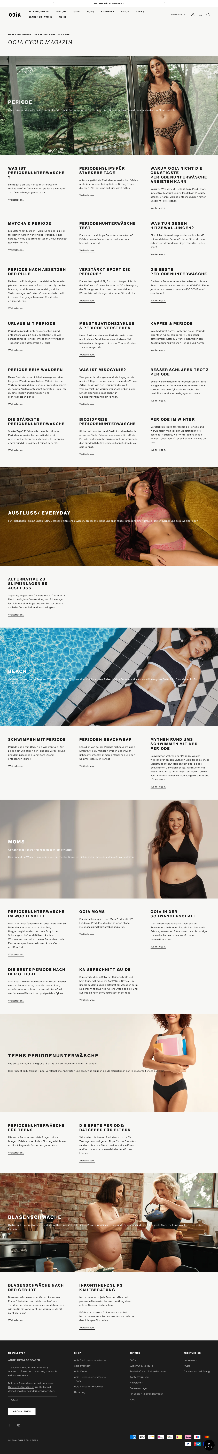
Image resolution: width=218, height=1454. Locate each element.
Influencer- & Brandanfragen (147, 1393)
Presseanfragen (139, 1388)
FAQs (133, 1360)
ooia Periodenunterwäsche (90, 1360)
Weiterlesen (158, 208)
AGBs (187, 1365)
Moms (90, 12)
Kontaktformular (139, 1377)
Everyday (107, 12)
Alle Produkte (39, 12)
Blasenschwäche (40, 17)
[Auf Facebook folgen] (10, 1425)
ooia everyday (82, 1365)
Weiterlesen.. (16, 199)
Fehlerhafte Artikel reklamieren (148, 1371)
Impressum (190, 1360)
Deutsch (176, 14)
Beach (125, 12)
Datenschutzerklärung (21, 1387)
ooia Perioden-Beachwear (89, 1386)
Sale (77, 12)
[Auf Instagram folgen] (18, 1425)
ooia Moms (80, 1371)
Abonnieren (22, 1411)
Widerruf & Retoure (141, 1365)
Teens (140, 12)
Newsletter (136, 1382)
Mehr (62, 17)
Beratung (79, 1392)
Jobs (132, 1399)
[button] (209, 1445)
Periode (61, 12)
